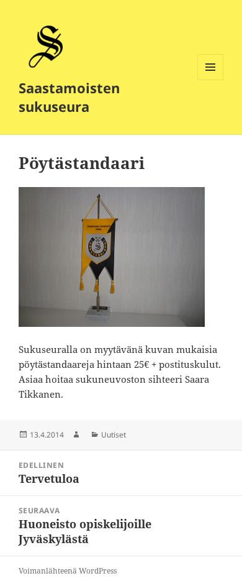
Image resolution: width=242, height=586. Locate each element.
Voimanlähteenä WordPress (68, 570)
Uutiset (113, 434)
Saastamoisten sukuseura (69, 97)
